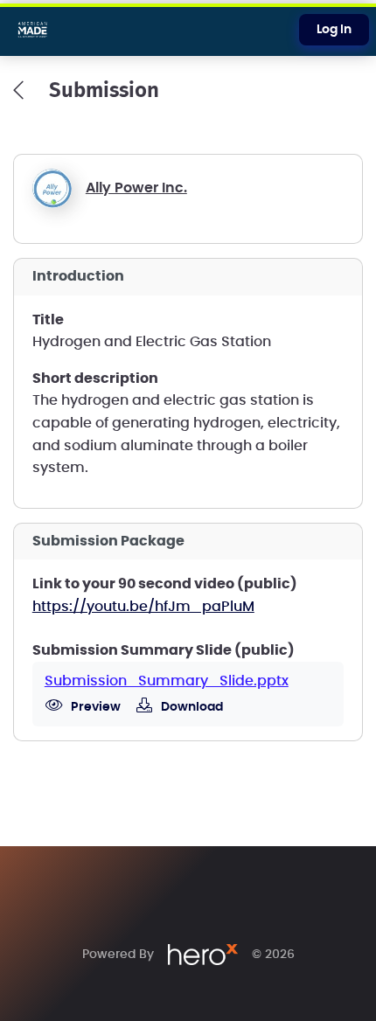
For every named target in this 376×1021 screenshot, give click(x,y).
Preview (94, 707)
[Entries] (18, 90)
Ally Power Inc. (136, 188)
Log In (334, 30)
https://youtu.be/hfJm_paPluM (143, 607)
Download (190, 707)
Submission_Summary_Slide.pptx (167, 681)
